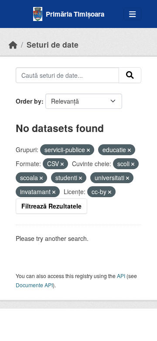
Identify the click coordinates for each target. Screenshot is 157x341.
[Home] (13, 44)
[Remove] (88, 149)
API (121, 275)
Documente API (34, 285)
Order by (28, 101)
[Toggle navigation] (132, 14)
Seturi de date (52, 44)
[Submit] (130, 75)
